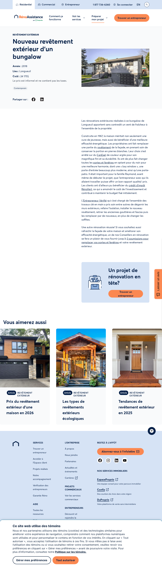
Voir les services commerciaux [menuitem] (73, 497)
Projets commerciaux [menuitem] (73, 488)
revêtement (104, 147)
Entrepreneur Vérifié (95, 200)
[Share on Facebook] (33, 99)
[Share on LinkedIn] (42, 99)
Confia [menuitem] (101, 489)
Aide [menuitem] (35, 504)
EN (138, 4)
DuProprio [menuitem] (103, 499)
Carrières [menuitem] (69, 477)
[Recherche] (146, 4)
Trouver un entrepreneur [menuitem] (39, 450)
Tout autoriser (65, 560)
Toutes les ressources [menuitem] (38, 512)
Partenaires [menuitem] (70, 461)
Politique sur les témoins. (70, 551)
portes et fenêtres (103, 162)
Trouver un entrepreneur (132, 17)
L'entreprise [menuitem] (72, 442)
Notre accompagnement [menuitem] (42, 477)
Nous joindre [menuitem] (71, 455)
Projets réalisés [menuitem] (40, 469)
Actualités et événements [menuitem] (71, 469)
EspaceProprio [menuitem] (105, 479)
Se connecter (125, 4)
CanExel (101, 155)
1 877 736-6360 (101, 4)
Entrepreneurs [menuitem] (74, 508)
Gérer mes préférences (31, 560)
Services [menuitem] (38, 442)
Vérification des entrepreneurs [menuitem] (40, 487)
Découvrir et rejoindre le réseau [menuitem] (71, 518)
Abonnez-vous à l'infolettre (118, 451)
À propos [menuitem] (69, 448)
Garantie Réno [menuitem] (40, 495)
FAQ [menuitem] (35, 520)
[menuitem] (24, 4)
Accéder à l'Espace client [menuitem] (40, 460)
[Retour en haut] (152, 431)
